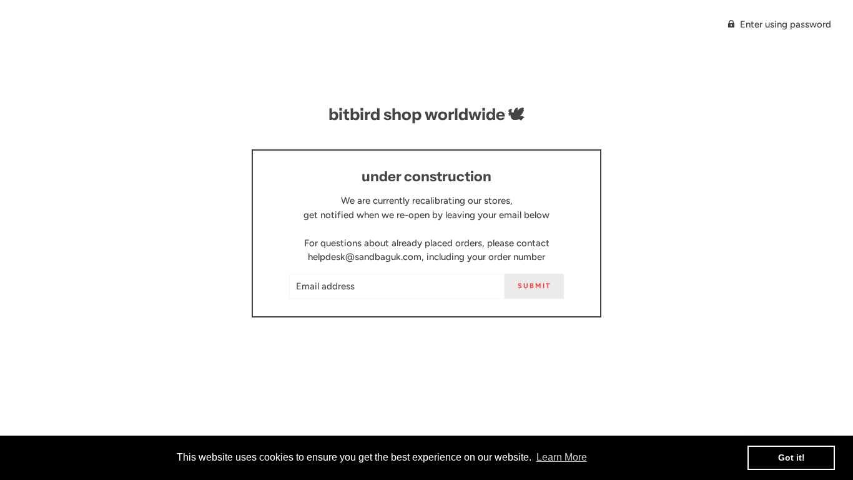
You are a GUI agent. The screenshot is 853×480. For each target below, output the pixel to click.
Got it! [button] (791, 457)
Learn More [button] (561, 457)
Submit (534, 286)
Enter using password (785, 24)
